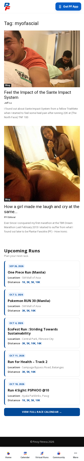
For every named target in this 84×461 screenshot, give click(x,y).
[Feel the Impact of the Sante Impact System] (42, 59)
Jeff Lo (8, 103)
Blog (7, 85)
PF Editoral (9, 217)
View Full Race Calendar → (42, 412)
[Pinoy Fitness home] (7, 6)
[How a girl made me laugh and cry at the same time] (42, 164)
